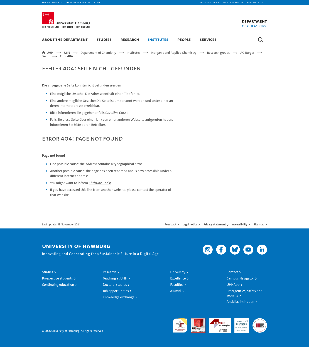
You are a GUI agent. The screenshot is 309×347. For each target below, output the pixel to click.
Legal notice (190, 224)
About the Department (65, 39)
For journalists (52, 2)
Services (208, 39)
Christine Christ (116, 112)
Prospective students (57, 278)
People (184, 39)
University (177, 272)
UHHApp (233, 284)
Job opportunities (116, 291)
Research (130, 39)
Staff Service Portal (78, 2)
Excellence (178, 278)
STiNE (97, 2)
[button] (221, 2)
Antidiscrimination (240, 301)
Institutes (158, 39)
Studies (104, 39)
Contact (232, 272)
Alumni (175, 291)
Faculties (176, 284)
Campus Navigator (240, 278)
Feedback (170, 224)
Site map (259, 224)
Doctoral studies (115, 284)
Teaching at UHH (115, 278)
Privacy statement (214, 224)
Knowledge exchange (118, 297)
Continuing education (58, 284)
